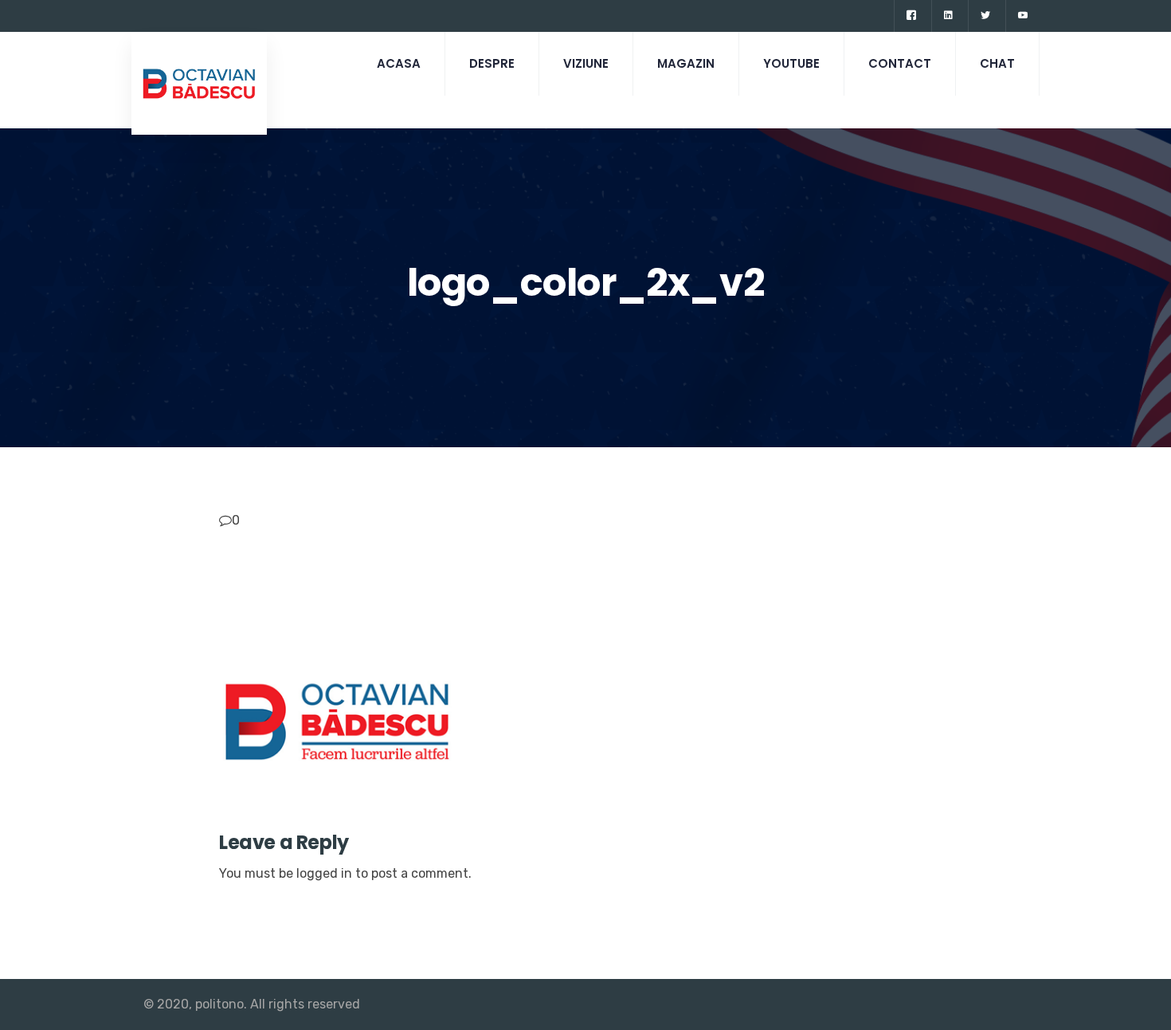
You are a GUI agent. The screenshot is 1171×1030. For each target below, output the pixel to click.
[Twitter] (985, 16)
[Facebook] (911, 16)
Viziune (586, 63)
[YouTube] (1022, 16)
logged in (324, 873)
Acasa (399, 63)
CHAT (997, 63)
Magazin (686, 63)
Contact (899, 63)
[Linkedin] (948, 16)
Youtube (791, 63)
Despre (492, 63)
